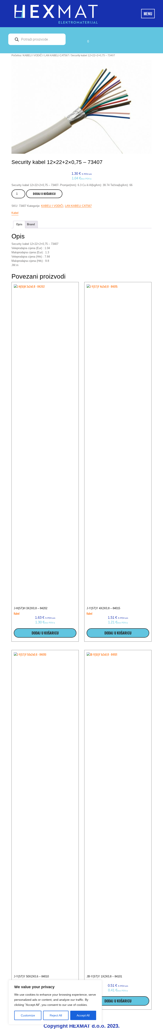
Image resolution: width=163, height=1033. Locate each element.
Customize (28, 1015)
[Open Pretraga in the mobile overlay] (37, 39)
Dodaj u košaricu (44, 194)
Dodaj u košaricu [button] (45, 633)
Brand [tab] (31, 224)
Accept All (83, 1015)
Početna (16, 55)
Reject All (56, 1015)
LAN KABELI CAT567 (56, 55)
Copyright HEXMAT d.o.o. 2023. (82, 1026)
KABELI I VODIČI (32, 55)
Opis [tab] (19, 224)
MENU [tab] (148, 13)
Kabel (14, 212)
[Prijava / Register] (75, 40)
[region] (55, 1002)
